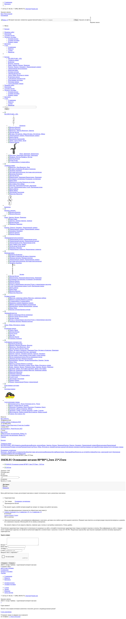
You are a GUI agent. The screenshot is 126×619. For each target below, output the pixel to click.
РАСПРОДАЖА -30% (15, 58)
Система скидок (9, 35)
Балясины (11, 62)
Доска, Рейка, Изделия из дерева (18, 75)
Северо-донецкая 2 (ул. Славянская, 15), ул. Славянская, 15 (23, 512)
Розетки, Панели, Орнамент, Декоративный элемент (24, 67)
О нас (6, 45)
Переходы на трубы (81, 452)
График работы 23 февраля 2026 (11, 422)
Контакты (7, 44)
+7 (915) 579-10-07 (14, 616)
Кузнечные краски (14, 77)
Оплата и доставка (10, 37)
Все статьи (4, 432)
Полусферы (91, 452)
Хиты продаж (8, 592)
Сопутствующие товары (15, 83)
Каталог (7, 29)
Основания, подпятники (22, 501)
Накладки (22, 453)
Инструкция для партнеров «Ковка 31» (13, 435)
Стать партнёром (6, 612)
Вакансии (11, 52)
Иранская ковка (13, 70)
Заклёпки (26, 452)
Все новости (5, 418)
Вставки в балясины (17, 452)
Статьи (10, 50)
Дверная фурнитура (14, 73)
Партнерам (7, 34)
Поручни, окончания (101, 452)
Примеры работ (9, 32)
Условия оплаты (13, 39)
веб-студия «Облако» (7, 568)
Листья (53, 452)
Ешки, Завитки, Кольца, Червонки (19, 65)
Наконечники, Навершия (64, 452)
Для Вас (3, 573)
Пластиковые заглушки (15, 80)
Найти (6, 109)
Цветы (6, 453)
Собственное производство (16, 78)
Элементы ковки (13, 60)
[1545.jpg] (7, 467)
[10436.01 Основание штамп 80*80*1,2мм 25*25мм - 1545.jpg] (24, 464)
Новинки (7, 591)
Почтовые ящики (13, 82)
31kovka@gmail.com (31, 9)
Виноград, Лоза (6, 452)
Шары (10, 453)
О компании (12, 47)
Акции (6, 589)
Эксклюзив (15, 453)
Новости (11, 49)
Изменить (6, 488)
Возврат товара (13, 42)
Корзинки (48, 452)
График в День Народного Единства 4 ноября (15, 425)
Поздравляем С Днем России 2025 (11, 428)
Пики (73, 452)
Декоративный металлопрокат (17, 68)
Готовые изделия (13, 72)
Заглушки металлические (37, 452)
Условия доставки (13, 40)
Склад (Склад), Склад (11, 515)
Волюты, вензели (13, 63)
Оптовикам (4, 15)
